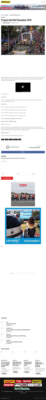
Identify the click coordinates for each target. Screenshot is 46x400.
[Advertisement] (23, 67)
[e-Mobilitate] (22, 388)
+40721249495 (20, 391)
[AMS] (18, 381)
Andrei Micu (4, 373)
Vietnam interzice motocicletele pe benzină (14, 342)
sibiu (19, 139)
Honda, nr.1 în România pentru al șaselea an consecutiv (39, 364)
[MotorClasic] (21, 384)
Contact (44, 398)
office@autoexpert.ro (8, 391)
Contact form (23, 392)
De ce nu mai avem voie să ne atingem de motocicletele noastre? (18, 329)
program (10, 139)
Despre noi (35, 398)
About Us (40, 398)
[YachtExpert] (31, 384)
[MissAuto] (38, 384)
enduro (6, 139)
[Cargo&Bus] (9, 384)
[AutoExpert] (9, 381)
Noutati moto (6, 15)
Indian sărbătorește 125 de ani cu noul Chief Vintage (16, 336)
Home (2, 15)
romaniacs (15, 139)
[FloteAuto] (27, 381)
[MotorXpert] (36, 381)
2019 (3, 139)
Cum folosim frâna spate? (11, 323)
